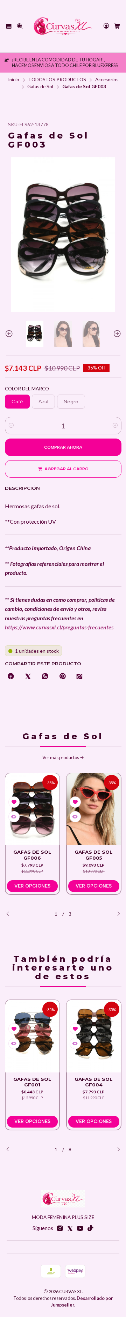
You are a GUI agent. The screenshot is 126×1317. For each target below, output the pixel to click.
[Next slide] (116, 334)
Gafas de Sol (40, 86)
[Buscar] (19, 26)
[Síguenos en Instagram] (59, 1228)
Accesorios (106, 79)
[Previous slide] (10, 334)
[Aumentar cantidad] (115, 425)
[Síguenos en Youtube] (80, 1228)
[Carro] (117, 26)
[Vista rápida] (14, 816)
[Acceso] (106, 26)
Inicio (13, 79)
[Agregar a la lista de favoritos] (14, 802)
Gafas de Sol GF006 (32, 855)
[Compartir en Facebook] (11, 677)
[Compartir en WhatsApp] (45, 677)
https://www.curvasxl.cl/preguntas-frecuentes (59, 627)
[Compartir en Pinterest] (62, 677)
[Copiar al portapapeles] (79, 677)
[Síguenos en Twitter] (70, 1228)
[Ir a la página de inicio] (62, 26)
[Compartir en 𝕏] (28, 677)
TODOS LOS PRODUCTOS (57, 79)
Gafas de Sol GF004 (94, 1082)
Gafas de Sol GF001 (32, 1082)
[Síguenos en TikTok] (90, 1228)
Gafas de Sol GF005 (94, 855)
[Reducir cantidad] (11, 425)
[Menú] (9, 26)
